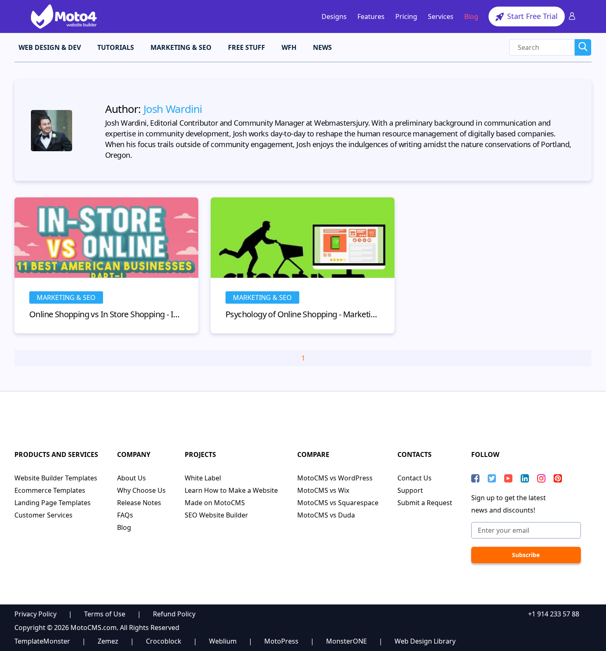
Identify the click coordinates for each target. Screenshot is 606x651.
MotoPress (281, 641)
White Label (203, 477)
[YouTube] (508, 478)
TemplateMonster (42, 641)
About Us (131, 477)
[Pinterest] (558, 478)
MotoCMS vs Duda (326, 515)
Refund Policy (174, 613)
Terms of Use (104, 613)
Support (410, 490)
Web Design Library (425, 641)
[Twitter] (492, 478)
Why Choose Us (141, 490)
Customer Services (43, 515)
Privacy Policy (35, 613)
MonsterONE (346, 641)
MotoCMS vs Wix (323, 490)
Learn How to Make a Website (231, 490)
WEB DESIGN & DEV (50, 47)
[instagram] (541, 478)
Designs (334, 16)
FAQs (125, 515)
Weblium (223, 641)
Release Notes (139, 502)
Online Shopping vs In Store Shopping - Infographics (106, 314)
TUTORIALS (115, 47)
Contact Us (414, 477)
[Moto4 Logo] (64, 16)
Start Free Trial (531, 16)
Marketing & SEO (66, 297)
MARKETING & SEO (180, 47)
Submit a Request (424, 502)
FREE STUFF (246, 47)
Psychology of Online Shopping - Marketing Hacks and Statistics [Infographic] (302, 314)
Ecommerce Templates (49, 490)
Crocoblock (163, 641)
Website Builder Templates (55, 477)
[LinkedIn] (525, 478)
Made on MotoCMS (215, 502)
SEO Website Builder (216, 515)
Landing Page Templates (52, 502)
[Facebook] (475, 478)
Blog (471, 16)
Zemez (108, 641)
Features (371, 16)
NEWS (322, 47)
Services (440, 16)
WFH (289, 47)
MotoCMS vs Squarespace (337, 502)
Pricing (406, 16)
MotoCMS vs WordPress (335, 477)
